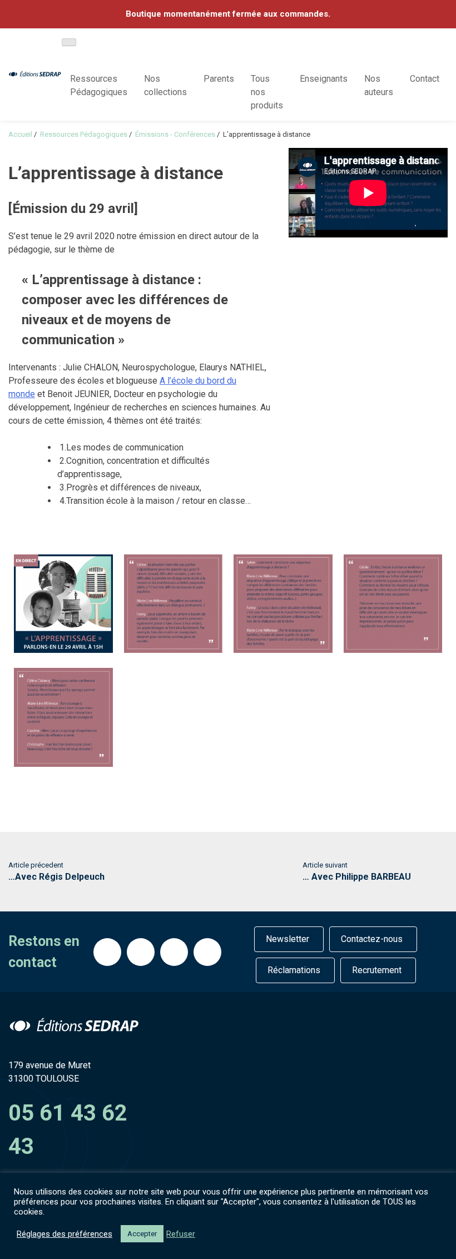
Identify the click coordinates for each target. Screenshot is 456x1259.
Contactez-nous (372, 939)
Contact (424, 78)
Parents (219, 78)
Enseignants (324, 78)
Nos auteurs (378, 85)
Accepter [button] (142, 1234)
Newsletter (287, 939)
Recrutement (377, 970)
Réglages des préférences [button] (64, 1234)
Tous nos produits (267, 92)
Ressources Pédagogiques (98, 85)
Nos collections (165, 85)
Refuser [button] (180, 1234)
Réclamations (293, 970)
